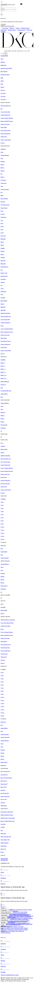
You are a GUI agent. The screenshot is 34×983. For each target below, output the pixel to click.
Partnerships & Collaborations (8, 921)
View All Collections (12, 911)
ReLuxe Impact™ (9, 916)
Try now (3, 24)
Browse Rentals (11, 914)
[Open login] (5, 53)
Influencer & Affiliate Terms (11, 931)
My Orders (9, 924)
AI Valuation (26, 917)
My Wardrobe (19, 924)
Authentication (23, 920)
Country (3, 931)
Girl (24, 909)
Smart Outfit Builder (17, 917)
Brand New (15, 909)
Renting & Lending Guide (18, 919)
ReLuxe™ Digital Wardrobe (21, 916)
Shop (2, 55)
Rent (4, 55)
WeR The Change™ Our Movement (14, 923)
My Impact (26, 924)
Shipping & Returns (14, 920)
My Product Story (13, 918)
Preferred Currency (6, 926)
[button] (17, 294)
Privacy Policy (15, 975)
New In (27, 909)
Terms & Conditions (6, 975)
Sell (7, 55)
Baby (19, 909)
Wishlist (14, 924)
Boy (22, 909)
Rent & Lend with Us (21, 914)
